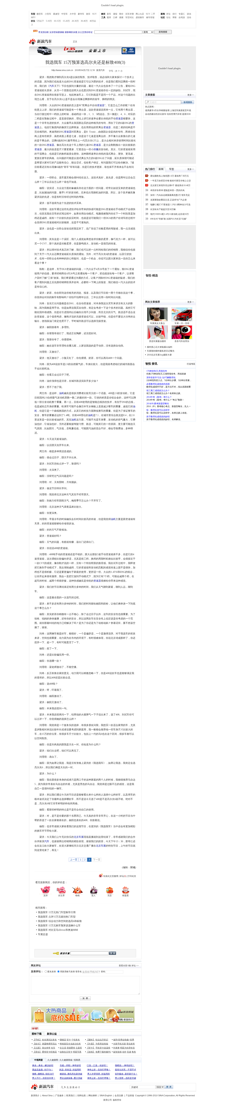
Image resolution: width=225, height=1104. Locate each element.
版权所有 (117, 1100)
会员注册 (119, 1095)
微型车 (40, 14)
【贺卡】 (90, 1048)
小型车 (48, 14)
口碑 (115, 17)
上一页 (73, 859)
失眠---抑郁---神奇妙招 (70, 1065)
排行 (174, 14)
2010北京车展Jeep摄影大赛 (159, 355)
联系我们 (70, 1095)
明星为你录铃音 (127, 1048)
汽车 (51, 86)
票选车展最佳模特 (157, 341)
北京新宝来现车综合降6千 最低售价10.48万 (170, 185)
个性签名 (75, 1039)
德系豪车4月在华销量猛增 (157, 110)
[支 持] (45, 890)
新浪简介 (35, 1095)
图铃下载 (37, 1034)
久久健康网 (52, 1060)
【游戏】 (90, 1052)
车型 (33, 14)
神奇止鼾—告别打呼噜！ (99, 1069)
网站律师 (92, 1095)
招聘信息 (81, 1095)
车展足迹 (43, 934)
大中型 (73, 14)
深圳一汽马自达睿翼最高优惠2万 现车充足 (170, 195)
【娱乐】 (37, 1044)
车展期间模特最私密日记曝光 (160, 351)
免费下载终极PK (103, 1052)
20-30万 (75, 21)
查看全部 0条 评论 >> (129, 965)
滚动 (189, 14)
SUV (94, 14)
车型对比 (129, 17)
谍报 (115, 14)
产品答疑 (130, 1095)
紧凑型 (56, 14)
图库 (109, 17)
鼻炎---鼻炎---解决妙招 (42, 1065)
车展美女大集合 (157, 323)
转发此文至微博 (110, 876)
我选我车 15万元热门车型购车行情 (57, 912)
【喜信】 (37, 1052)
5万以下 (40, 21)
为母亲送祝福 (101, 1044)
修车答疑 (150, 17)
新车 (109, 14)
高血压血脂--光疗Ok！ (42, 1069)
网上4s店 (140, 14)
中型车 (64, 14)
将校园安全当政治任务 (70, 1044)
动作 (124, 1052)
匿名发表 (51, 971)
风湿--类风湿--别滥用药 (70, 1069)
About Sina (47, 1095)
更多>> (190, 95)
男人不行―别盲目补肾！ (43, 1078)
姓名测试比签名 (49, 1039)
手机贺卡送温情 (102, 1048)
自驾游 (182, 17)
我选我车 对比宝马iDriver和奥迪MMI (58, 930)
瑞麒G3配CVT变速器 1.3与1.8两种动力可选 (170, 204)
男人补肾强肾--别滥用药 (98, 1074)
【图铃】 (90, 1039)
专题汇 (182, 14)
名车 (53, 1048)
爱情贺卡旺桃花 (49, 1052)
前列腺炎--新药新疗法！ (126, 1074)
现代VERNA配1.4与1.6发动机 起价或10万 (169, 214)
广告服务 (59, 1095)
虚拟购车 (140, 17)
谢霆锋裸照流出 (49, 1044)
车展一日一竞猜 (182, 323)
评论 (168, 14)
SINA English (105, 1095)
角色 (134, 1052)
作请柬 (116, 1048)
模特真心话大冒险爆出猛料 (159, 347)
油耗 (61, 393)
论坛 (168, 17)
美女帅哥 (46, 1048)
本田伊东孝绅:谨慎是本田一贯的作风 (167, 190)
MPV (33, 17)
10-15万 (57, 21)
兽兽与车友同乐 (182, 341)
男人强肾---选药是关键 (125, 1078)
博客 (174, 17)
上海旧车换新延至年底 (180, 110)
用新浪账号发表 (67, 971)
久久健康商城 (66, 1060)
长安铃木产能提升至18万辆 (163, 209)
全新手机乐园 (119, 1044)
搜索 (121, 17)
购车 (103, 14)
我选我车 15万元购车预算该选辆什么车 (59, 925)
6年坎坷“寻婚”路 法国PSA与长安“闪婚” (168, 219)
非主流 (63, 1048)
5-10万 (49, 21)
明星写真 (77, 1052)
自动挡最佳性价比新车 (155, 114)
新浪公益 (52, 1034)
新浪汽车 (41, 42)
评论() (123, 876)
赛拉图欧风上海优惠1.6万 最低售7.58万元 (169, 176)
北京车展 (79, 837)
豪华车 (81, 14)
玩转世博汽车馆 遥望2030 (179, 114)
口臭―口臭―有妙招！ (97, 1065)
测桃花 (63, 1039)
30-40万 (84, 21)
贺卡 (69, 1039)
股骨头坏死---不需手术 (125, 1069)
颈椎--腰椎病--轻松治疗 (43, 1074)
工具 (103, 17)
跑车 (88, 14)
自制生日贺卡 (66, 1052)
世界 (132, 1039)
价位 (33, 21)
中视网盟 (38, 1060)
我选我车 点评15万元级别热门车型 (57, 916)
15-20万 (66, 21)
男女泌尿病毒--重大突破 (71, 1078)
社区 (163, 17)
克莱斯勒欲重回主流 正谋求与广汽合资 (168, 200)
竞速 (129, 1052)
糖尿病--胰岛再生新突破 (71, 1074)
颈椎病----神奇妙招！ (125, 1065)
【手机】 (37, 1039)
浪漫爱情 (71, 1048)
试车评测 (129, 14)
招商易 (77, 1060)
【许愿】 (90, 1044)
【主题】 (37, 1048)
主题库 (79, 1048)
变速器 (100, 105)
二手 (153, 14)
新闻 (163, 14)
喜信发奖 (130, 1044)
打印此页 (132, 876)
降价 (121, 14)
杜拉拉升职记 (101, 1039)
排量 (96, 149)
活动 (189, 17)
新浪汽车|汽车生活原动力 (70, 1087)
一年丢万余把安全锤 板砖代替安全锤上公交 (170, 180)
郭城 (132, 867)
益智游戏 (117, 1052)
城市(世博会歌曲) (121, 1039)
